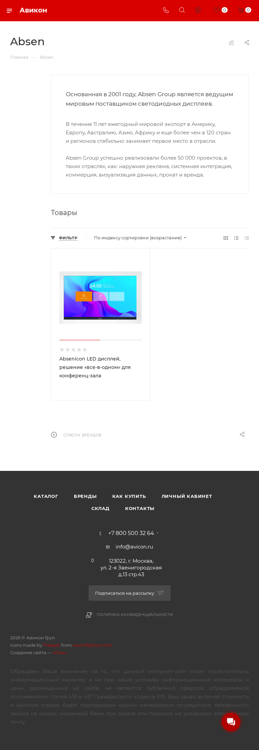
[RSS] (231, 42)
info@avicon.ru (134, 546)
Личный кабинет (187, 496)
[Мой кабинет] (198, 10)
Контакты (139, 508)
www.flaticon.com (92, 645)
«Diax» (60, 652)
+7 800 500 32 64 (131, 533)
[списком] (236, 237)
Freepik (51, 645)
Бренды (85, 496)
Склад (100, 508)
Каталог (46, 496)
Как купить (129, 496)
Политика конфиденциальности (135, 615)
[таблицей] (246, 237)
